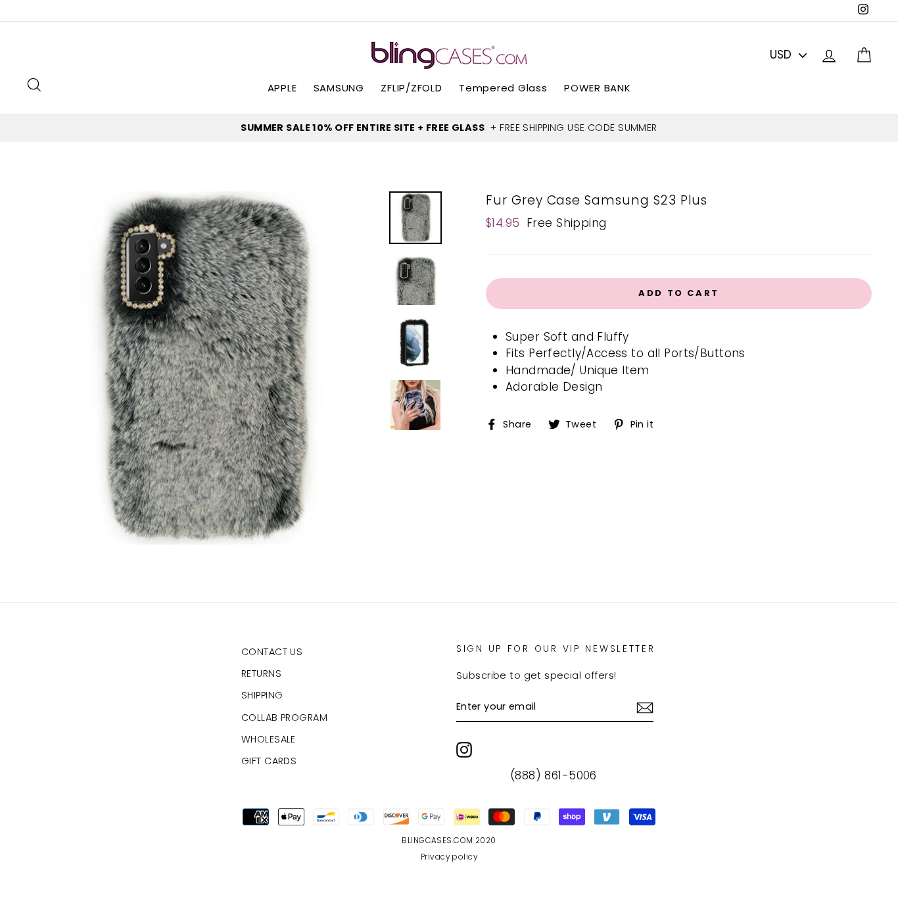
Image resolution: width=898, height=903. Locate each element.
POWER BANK (597, 88)
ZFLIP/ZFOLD (411, 88)
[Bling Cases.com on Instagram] (464, 750)
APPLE (282, 88)
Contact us (271, 651)
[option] (449, 128)
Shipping (262, 695)
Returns (261, 673)
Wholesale (268, 739)
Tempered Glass (503, 88)
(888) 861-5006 (553, 775)
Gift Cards (268, 761)
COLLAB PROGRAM (284, 717)
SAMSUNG (339, 88)
